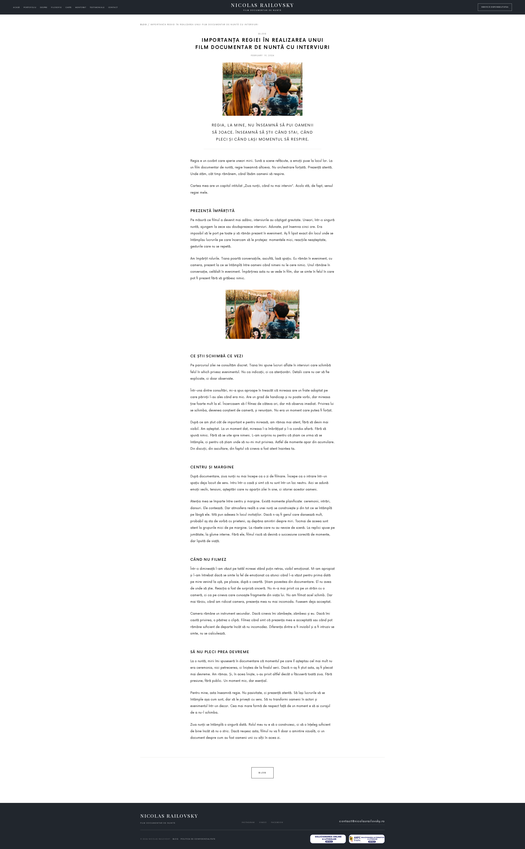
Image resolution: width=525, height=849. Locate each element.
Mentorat (80, 7)
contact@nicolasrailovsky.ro (362, 820)
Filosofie (56, 7)
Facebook (277, 822)
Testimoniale (97, 7)
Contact (113, 7)
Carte (68, 7)
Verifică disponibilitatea (494, 7)
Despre (43, 7)
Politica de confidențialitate (198, 839)
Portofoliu (30, 7)
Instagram (248, 822)
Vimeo (263, 822)
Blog (143, 24)
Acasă (16, 7)
